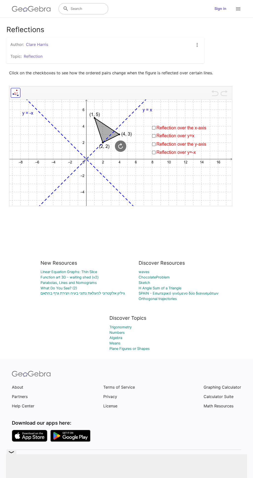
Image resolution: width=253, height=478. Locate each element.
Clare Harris (37, 44)
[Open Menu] (238, 9)
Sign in (220, 8)
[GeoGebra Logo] (31, 9)
